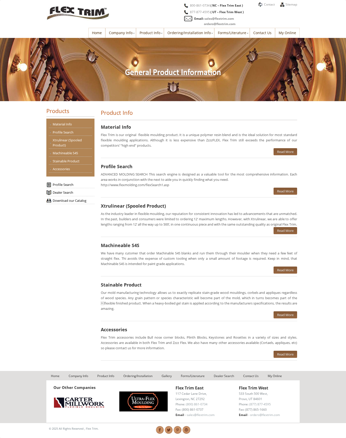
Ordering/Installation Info (189, 32)
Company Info (120, 32)
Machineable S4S (65, 153)
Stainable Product (66, 161)
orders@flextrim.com (220, 24)
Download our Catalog (69, 200)
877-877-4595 (200, 12)
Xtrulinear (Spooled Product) (67, 142)
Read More (285, 151)
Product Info (150, 32)
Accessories (61, 169)
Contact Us (262, 32)
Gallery (167, 376)
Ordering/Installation (137, 376)
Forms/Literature (232, 32)
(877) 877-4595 (260, 404)
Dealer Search (63, 192)
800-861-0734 (200, 5)
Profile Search (63, 132)
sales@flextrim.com (219, 18)
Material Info (62, 124)
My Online (287, 32)
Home (97, 32)
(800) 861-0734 (196, 404)
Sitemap (291, 4)
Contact (269, 4)
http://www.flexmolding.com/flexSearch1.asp (135, 185)
